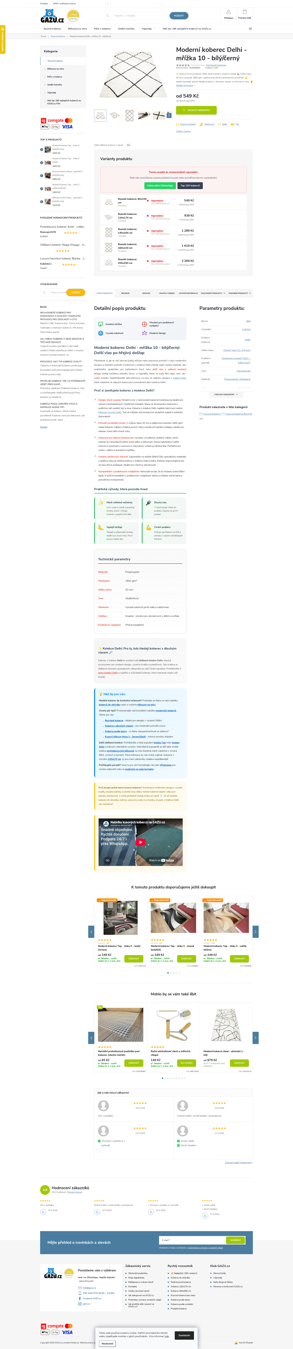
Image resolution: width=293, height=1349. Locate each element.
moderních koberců (166, 710)
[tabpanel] (120, 932)
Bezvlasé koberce (114, 720)
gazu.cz (86, 1303)
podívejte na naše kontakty (139, 769)
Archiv (43, 427)
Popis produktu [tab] (105, 293)
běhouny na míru (146, 704)
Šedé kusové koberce (181, 1282)
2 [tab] (171, 973)
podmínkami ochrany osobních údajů (205, 1247)
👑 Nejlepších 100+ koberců (184, 1273)
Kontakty (44, 3)
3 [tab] (173, 973)
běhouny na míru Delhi (109, 412)
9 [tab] (184, 1078)
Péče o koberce (54, 76)
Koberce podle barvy (116, 731)
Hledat (179, 15)
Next (256, 932)
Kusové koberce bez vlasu (183, 1295)
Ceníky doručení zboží (138, 1291)
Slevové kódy (219, 1273)
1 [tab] (168, 973)
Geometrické (243, 371)
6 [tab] (176, 1078)
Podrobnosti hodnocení (216, 65)
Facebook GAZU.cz (92, 1298)
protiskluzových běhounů (120, 750)
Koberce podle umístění (182, 1304)
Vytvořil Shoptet (246, 1342)
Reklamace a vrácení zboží (140, 1282)
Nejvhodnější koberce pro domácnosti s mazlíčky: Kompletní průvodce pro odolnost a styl (60, 316)
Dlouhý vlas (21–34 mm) (236, 350)
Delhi (215, 67)
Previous (91, 932)
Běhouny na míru (55, 68)
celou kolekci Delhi (108, 672)
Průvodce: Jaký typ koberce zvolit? (61, 361)
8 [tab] (182, 1078)
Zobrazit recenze (74, 1192)
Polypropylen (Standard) (237, 379)
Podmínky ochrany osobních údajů (144, 1300)
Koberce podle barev (180, 1300)
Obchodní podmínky (138, 1273)
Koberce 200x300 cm (181, 1291)
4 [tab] (176, 973)
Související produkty (211, 293)
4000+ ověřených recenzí (64, 3)
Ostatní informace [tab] (188, 293)
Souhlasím (184, 1335)
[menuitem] (52, 29)
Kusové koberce (55, 60)
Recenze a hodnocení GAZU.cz (228, 1286)
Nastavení (107, 1343)
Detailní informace (184, 85)
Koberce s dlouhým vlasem (119, 725)
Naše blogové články (223, 1282)
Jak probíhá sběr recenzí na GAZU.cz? (141, 1305)
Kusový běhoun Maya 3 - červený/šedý (125, 736)
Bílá (248, 321)
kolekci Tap (160, 742)
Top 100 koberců (190, 185)
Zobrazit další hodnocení (238, 1162)
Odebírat (235, 1240)
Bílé (128, 145)
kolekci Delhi (179, 378)
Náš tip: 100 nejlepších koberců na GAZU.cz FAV (64, 102)
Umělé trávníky (54, 84)
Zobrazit (133, 958)
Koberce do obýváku (180, 1278)
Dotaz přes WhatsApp (160, 185)
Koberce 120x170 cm (181, 1286)
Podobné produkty (238, 293)
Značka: (183, 131)
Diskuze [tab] (146, 293)
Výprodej (51, 92)
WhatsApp (166, 765)
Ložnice (246, 329)
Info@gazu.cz (89, 1287)
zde (167, 1336)
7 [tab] (179, 1078)
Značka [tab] (167, 293)
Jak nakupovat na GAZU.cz (141, 1295)
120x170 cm (114, 759)
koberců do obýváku (109, 704)
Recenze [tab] (125, 293)
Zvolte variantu (199, 110)
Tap (107, 943)
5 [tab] (179, 973)
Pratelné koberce (179, 1309)
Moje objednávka (136, 1278)
